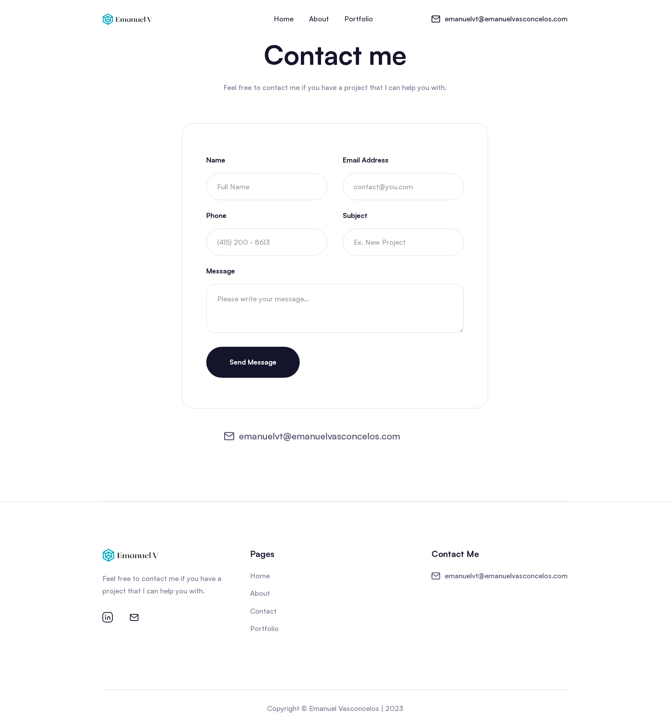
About (319, 18)
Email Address (366, 160)
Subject (355, 215)
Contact (263, 611)
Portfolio (358, 18)
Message (220, 270)
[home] (127, 18)
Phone (216, 215)
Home (284, 18)
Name (215, 160)
